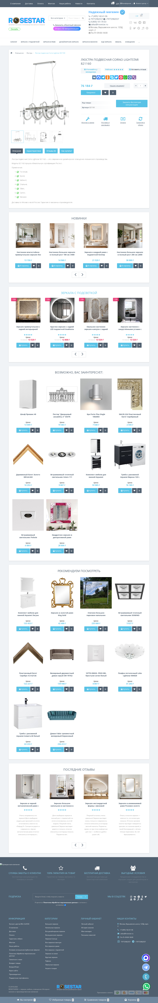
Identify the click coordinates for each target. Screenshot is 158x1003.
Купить (24, 345)
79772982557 (96, 19)
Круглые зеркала (51, 957)
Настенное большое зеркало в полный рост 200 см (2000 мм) (130, 253)
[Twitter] (134, 29)
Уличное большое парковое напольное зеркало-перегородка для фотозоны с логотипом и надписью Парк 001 (96, 614)
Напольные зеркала (52, 928)
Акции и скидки (51, 968)
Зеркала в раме (49, 42)
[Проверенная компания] (10, 864)
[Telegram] (139, 23)
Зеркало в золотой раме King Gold (62, 614)
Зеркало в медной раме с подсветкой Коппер (96, 253)
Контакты (91, 3)
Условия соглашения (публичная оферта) (24, 950)
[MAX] (146, 958)
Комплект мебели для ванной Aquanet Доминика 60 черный (96, 475)
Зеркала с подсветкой (30, 42)
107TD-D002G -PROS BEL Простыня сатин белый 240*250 (96, 674)
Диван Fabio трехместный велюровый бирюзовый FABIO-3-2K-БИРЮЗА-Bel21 (62, 734)
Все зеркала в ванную (53, 942)
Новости (78, 3)
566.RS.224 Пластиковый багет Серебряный (130, 415)
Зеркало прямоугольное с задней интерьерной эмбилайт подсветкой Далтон (28, 328)
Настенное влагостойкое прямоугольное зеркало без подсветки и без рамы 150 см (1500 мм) (28, 253)
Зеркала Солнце (51, 939)
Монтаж (51, 3)
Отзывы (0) (51, 151)
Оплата (40, 3)
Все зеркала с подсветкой (54, 950)
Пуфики (48, 961)
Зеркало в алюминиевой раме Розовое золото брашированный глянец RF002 (130, 804)
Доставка (29, 3)
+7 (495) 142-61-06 (98, 16)
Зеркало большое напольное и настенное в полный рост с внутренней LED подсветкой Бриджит (62, 804)
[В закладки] (33, 265)
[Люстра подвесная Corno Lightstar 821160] (17, 137)
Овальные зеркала (52, 965)
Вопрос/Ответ (14, 967)
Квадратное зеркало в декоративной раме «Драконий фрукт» (62, 536)
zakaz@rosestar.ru (99, 24)
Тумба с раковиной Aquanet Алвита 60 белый (28, 734)
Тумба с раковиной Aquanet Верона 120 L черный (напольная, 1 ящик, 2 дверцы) (130, 475)
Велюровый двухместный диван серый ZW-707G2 (62, 674)
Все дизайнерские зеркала (55, 931)
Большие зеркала (51, 924)
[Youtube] (144, 23)
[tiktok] (143, 29)
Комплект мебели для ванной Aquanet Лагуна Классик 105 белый (28, 614)
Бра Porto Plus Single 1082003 (96, 415)
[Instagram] (130, 23)
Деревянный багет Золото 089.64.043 (28, 475)
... (139, 42)
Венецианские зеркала (53, 935)
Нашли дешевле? (117, 86)
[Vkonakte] (135, 23)
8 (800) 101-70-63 (98, 21)
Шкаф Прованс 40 (28, 414)
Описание (16, 151)
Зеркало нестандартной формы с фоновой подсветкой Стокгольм (96, 804)
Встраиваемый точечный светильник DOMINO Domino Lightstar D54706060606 (130, 614)
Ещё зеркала (106, 42)
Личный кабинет (87, 924)
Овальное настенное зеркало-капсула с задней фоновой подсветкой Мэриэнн (96, 328)
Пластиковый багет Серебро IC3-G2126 (28, 674)
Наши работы (65, 3)
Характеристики (34, 151)
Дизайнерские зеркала (69, 42)
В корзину (24, 265)
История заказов (87, 928)
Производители (15, 974)
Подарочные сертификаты (19, 978)
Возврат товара (14, 963)
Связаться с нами (15, 959)
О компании (15, 3)
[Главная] (11, 53)
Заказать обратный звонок (67, 25)
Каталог (13, 42)
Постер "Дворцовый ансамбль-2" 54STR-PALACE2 (62, 415)
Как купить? (66, 151)
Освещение (130, 42)
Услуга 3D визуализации (67, 28)
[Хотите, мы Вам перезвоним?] (146, 976)
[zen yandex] (138, 29)
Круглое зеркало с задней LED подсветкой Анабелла (62, 328)
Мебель (118, 42)
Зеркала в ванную (90, 42)
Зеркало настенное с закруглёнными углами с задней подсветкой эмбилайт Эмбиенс (129, 328)
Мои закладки (86, 931)
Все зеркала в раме (52, 946)
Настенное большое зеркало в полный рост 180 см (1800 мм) (62, 253)
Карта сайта (13, 971)
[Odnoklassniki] (130, 29)
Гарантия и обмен (15, 939)
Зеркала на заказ (51, 954)
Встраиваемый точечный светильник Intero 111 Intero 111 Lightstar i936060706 (62, 475)
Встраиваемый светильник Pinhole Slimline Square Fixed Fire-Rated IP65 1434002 (28, 536)
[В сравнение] (39, 265)
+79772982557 (112, 19)
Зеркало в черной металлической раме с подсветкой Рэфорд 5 (28, 804)
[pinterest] (147, 29)
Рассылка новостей (88, 935)
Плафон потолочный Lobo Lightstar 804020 (130, 674)
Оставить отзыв (138, 69)
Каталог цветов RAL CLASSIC (19, 924)
